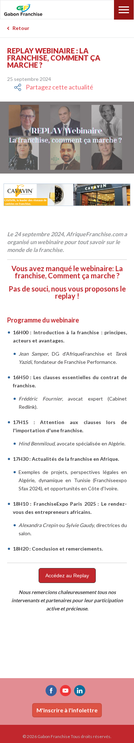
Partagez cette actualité (59, 87)
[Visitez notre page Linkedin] (79, 690)
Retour (21, 28)
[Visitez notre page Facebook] (51, 690)
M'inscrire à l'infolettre (67, 710)
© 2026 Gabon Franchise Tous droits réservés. (67, 736)
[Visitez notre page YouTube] (65, 690)
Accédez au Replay (67, 575)
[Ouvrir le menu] (124, 10)
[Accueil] (39, 10)
